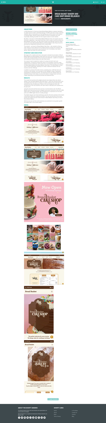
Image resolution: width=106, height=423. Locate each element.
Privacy (59, 416)
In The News (75, 410)
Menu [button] (4, 2)
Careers (74, 414)
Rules (55, 414)
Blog (73, 416)
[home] (53, 2)
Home (55, 410)
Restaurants (65, 19)
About (55, 412)
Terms (55, 416)
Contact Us (74, 412)
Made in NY (20, 415)
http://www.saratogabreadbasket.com (75, 40)
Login (103, 2)
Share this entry (72, 29)
